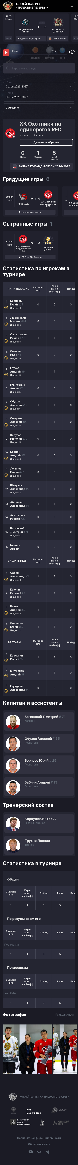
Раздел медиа (65, 1014)
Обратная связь (39, 1144)
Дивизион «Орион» (46, 142)
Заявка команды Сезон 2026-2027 (44, 166)
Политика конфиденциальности (39, 1137)
